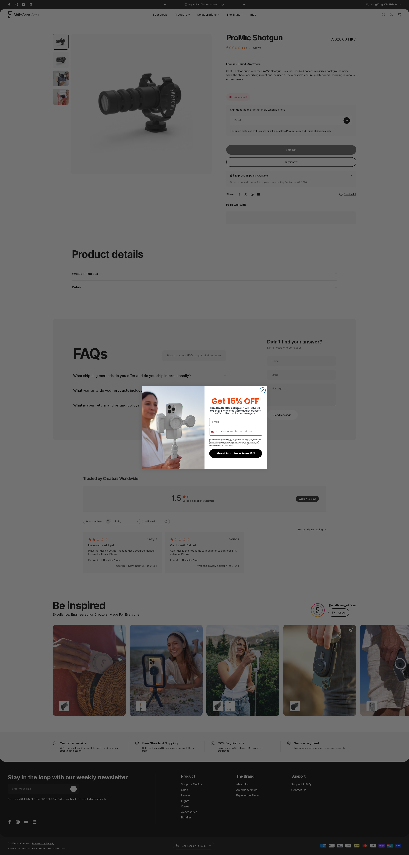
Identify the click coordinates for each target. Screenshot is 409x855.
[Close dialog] (263, 390)
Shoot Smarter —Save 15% (235, 453)
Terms (230, 445)
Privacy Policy (223, 445)
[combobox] (214, 431)
